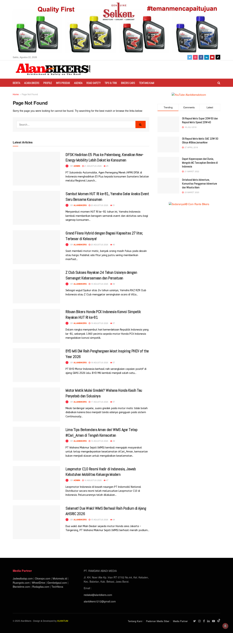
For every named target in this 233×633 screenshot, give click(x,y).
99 (113, 283)
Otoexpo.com (42, 578)
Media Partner (180, 621)
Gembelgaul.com (57, 582)
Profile (47, 83)
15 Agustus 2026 (99, 519)
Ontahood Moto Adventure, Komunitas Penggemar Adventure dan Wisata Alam (199, 183)
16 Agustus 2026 (99, 440)
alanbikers (80, 205)
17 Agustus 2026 (99, 401)
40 (113, 244)
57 (113, 323)
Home (16, 94)
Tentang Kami (146, 83)
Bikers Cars (128, 83)
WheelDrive (38, 582)
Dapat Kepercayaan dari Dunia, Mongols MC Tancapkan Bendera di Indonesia (200, 162)
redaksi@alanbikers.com (98, 595)
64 (113, 519)
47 (107, 480)
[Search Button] (140, 124)
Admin (77, 166)
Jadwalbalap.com (23, 578)
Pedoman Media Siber (157, 621)
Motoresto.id (60, 578)
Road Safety (93, 83)
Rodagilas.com (40, 586)
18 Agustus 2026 (99, 362)
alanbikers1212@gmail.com (100, 601)
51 (113, 205)
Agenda (78, 83)
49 (113, 440)
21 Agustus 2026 (93, 165)
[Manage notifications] (225, 626)
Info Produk (63, 83)
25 (107, 165)
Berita (16, 83)
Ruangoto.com (21, 582)
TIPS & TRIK (111, 83)
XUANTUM (62, 620)
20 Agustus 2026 (99, 205)
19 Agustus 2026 (99, 283)
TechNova (57, 586)
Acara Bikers (31, 83)
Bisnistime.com (21, 586)
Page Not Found (30, 94)
